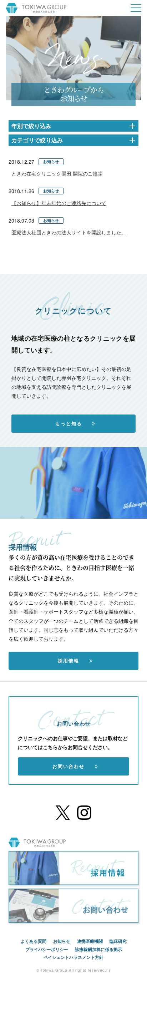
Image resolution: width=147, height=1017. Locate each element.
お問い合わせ (69, 766)
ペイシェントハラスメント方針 (73, 957)
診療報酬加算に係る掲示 (98, 949)
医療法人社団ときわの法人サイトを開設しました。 (68, 232)
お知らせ (61, 941)
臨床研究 (118, 941)
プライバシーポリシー (46, 949)
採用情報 (69, 660)
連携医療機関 (90, 941)
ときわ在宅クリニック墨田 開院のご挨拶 (57, 173)
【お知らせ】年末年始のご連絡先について (58, 203)
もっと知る (69, 423)
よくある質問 (33, 941)
